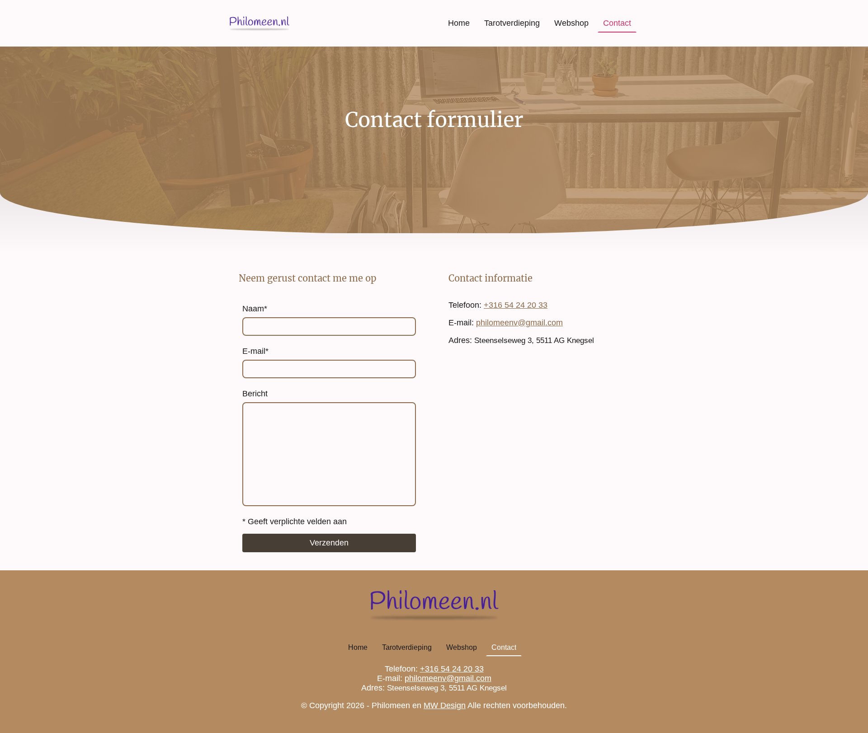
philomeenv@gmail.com (519, 322)
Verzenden (329, 542)
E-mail (255, 351)
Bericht (255, 393)
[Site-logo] (259, 23)
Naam (254, 308)
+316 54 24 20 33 (515, 305)
